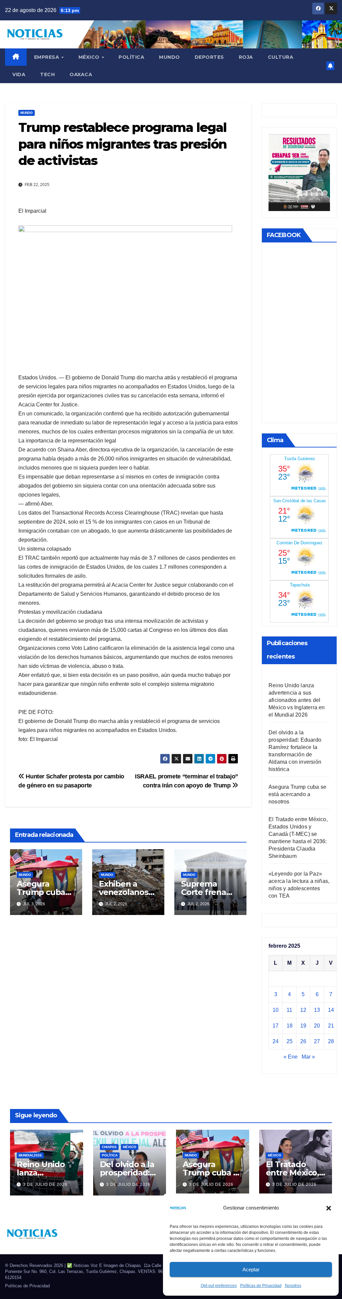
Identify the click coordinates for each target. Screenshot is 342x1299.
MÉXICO (89, 57)
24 (276, 1041)
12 (303, 1010)
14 (331, 1010)
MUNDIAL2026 (30, 1155)
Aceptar (251, 1269)
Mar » (308, 1057)
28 (331, 1041)
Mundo (169, 57)
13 (317, 1010)
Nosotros (293, 1285)
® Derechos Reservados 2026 (34, 1265)
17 (276, 1026)
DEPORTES (209, 57)
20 (317, 1026)
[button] (328, 1207)
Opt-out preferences (219, 1285)
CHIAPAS (109, 1147)
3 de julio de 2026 (45, 1184)
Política (131, 57)
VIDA (18, 74)
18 (290, 1026)
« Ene (291, 1057)
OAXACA (80, 74)
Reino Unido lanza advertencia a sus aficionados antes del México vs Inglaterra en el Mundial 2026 (297, 700)
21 (331, 1026)
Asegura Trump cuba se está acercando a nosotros (297, 794)
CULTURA (281, 57)
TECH (47, 74)
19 (303, 1026)
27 (317, 1041)
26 (303, 1041)
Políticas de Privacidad (261, 1285)
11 (289, 1010)
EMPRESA (47, 57)
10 (276, 1010)
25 (290, 1041)
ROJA (246, 57)
